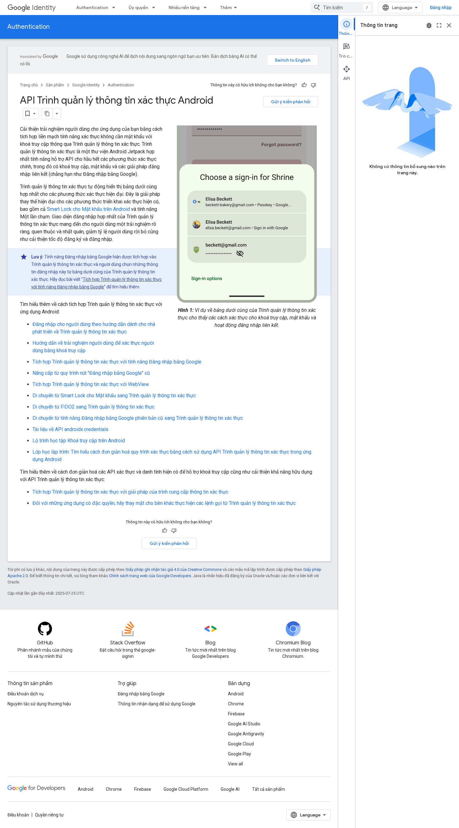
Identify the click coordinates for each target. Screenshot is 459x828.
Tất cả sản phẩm (268, 789)
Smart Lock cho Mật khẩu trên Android (88, 209)
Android (236, 693)
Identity (44, 7)
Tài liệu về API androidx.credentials (70, 429)
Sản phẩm (55, 85)
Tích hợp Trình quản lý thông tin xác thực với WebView (90, 384)
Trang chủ (29, 85)
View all (235, 763)
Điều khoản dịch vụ (25, 693)
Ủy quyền (138, 7)
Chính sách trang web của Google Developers (150, 575)
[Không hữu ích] (313, 85)
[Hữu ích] (304, 85)
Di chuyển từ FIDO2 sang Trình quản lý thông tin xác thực (93, 407)
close (449, 25)
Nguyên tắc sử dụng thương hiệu (39, 703)
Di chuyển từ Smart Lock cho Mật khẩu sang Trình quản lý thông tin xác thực (114, 396)
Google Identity (86, 85)
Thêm (226, 7)
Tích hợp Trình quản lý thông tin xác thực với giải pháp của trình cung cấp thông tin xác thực (130, 492)
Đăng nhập (441, 7)
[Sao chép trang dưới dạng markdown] (47, 113)
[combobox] (342, 7)
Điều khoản (18, 814)
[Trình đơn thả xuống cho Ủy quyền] (155, 7)
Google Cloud (241, 743)
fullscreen (439, 25)
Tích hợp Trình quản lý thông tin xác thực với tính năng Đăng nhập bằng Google (116, 362)
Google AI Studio (244, 723)
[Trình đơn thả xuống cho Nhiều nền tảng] (207, 7)
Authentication (92, 7)
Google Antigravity (246, 733)
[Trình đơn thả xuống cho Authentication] (115, 7)
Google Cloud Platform (186, 789)
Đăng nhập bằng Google (141, 693)
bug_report (429, 25)
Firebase (236, 713)
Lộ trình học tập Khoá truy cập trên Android (78, 441)
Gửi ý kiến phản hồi (290, 101)
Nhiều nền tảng (184, 7)
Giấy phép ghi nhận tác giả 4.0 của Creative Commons (174, 569)
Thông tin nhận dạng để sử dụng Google (156, 703)
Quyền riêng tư (49, 814)
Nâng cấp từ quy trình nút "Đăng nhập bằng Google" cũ (91, 373)
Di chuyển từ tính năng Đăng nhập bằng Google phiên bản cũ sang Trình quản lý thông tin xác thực (137, 418)
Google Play (239, 753)
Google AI (230, 789)
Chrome (236, 703)
